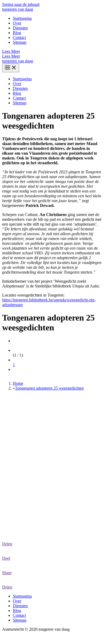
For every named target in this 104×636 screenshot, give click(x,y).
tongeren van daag (17, 9)
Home (18, 383)
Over (17, 23)
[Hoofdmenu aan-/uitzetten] (10, 67)
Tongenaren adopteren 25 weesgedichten (49, 388)
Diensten (20, 28)
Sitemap (19, 42)
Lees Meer (11, 56)
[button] (52, 51)
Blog (17, 32)
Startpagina (22, 18)
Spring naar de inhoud (20, 4)
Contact (19, 37)
